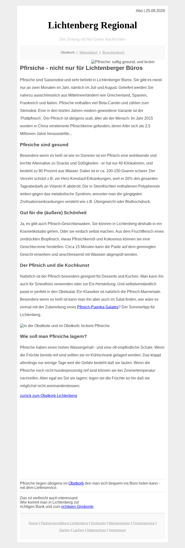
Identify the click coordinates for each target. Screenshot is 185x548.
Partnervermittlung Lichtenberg (64, 523)
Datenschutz (96, 530)
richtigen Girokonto (77, 507)
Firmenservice (144, 523)
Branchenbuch (113, 52)
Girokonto (98, 523)
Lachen (78, 530)
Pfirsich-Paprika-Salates (98, 307)
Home (33, 523)
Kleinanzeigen (119, 523)
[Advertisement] (92, 439)
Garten (64, 530)
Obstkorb (76, 483)
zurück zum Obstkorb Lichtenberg (48, 396)
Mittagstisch (88, 52)
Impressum (117, 530)
